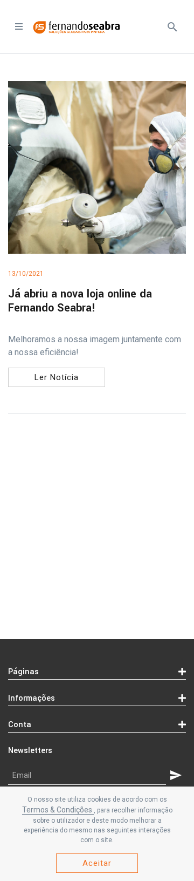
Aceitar (97, 863)
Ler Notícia (56, 377)
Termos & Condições (58, 809)
